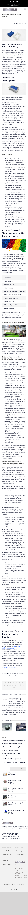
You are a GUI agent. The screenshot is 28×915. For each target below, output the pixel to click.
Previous (18, 23)
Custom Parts (7, 854)
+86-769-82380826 (12, 833)
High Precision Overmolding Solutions (14, 762)
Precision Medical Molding (10, 750)
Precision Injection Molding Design (16, 811)
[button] (3, 727)
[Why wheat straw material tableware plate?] (5, 773)
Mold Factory (12, 796)
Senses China (6, 673)
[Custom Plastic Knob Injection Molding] (7, 724)
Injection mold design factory (14, 781)
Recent (14, 769)
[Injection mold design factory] (5, 780)
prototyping (10, 648)
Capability (19, 851)
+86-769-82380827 (11, 835)
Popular (6, 769)
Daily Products (7, 864)
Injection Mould (7, 851)
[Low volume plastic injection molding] (5, 803)
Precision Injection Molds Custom (12, 743)
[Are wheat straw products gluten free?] (5, 788)
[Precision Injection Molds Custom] (21, 724)
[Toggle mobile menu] (25, 9)
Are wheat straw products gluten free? (15, 789)
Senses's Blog (13, 675)
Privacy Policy (20, 854)
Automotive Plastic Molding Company (14, 747)
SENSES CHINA (20, 885)
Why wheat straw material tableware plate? (15, 773)
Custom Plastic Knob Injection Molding (14, 740)
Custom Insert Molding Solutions (12, 758)
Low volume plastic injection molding (16, 803)
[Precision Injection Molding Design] (5, 810)
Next (23, 23)
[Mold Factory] (5, 796)
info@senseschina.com (14, 5)
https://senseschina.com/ (13, 838)
